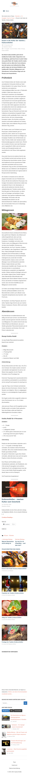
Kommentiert (18, 710)
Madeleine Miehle (7, 46)
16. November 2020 (6, 504)
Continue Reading (7, 517)
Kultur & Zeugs (21, 48)
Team (14, 762)
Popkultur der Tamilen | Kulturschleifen (13, 593)
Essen (6, 535)
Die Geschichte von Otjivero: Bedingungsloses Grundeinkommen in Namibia (18, 717)
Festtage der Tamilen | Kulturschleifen (12, 642)
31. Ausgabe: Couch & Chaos (10, 48)
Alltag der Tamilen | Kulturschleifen (11, 617)
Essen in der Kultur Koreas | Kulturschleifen (14, 568)
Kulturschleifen (5, 50)
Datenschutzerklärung (14, 768)
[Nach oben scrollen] (26, 771)
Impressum (14, 765)
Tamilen (12, 535)
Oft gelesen (6, 710)
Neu (12, 710)
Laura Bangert (10, 570)
